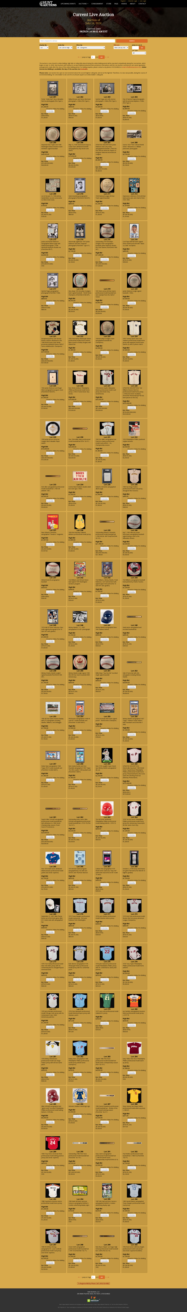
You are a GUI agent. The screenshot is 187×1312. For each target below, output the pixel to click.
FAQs (116, 4)
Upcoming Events (68, 4)
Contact (142, 4)
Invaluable (83, 69)
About (132, 4)
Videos (124, 4)
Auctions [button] (83, 4)
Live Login (143, 1)
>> (108, 57)
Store (108, 4)
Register (123, 1)
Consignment (97, 4)
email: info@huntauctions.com (131, 67)
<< (78, 57)
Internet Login (132, 1)
